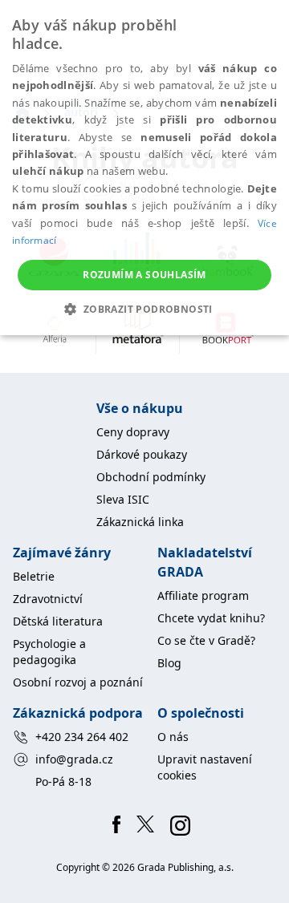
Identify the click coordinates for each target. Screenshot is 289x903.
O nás (173, 736)
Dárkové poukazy (141, 454)
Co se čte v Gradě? (206, 640)
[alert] (144, 167)
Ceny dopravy (132, 431)
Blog (169, 662)
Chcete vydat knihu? (211, 618)
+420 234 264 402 (81, 736)
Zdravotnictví (48, 598)
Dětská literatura (58, 621)
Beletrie (34, 576)
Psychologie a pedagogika (49, 651)
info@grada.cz (74, 759)
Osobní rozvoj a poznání (78, 682)
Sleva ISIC (122, 499)
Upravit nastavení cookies (204, 767)
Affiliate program (203, 595)
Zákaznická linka (140, 521)
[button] (144, 309)
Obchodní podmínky (151, 476)
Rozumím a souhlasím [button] (144, 274)
